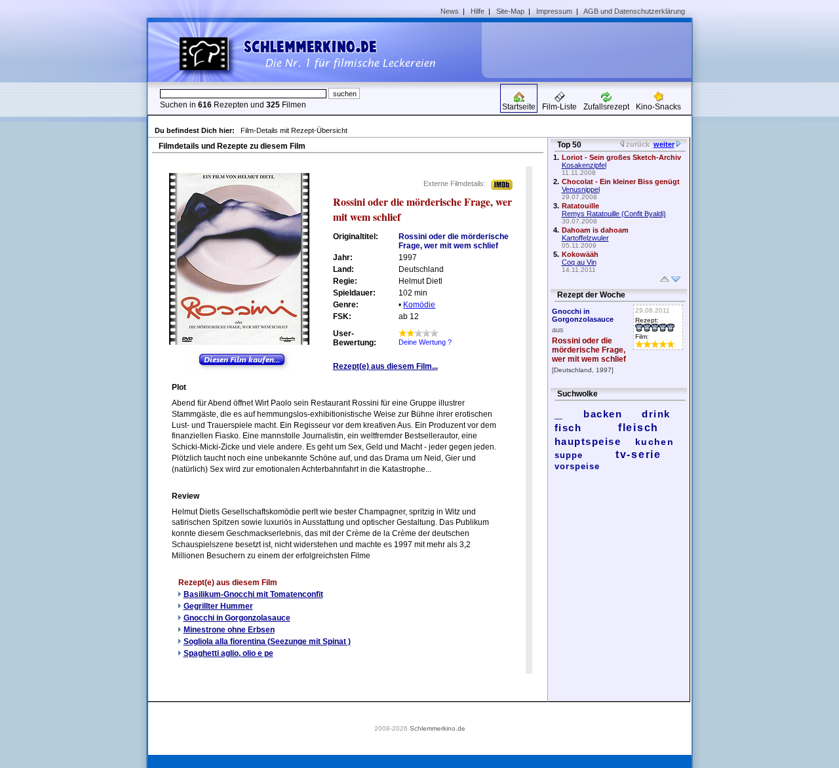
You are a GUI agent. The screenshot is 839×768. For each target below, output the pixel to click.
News (449, 11)
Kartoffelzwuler (585, 238)
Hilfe (477, 11)
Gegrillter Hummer (218, 606)
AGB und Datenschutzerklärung (634, 11)
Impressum (554, 11)
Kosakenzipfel (584, 165)
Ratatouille (580, 206)
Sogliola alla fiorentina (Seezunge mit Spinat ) (267, 641)
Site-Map (510, 11)
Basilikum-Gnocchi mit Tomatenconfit (253, 594)
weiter (664, 144)
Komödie (419, 304)
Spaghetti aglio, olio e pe (228, 653)
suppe (569, 455)
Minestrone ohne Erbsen (229, 629)
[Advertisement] (591, 49)
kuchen (654, 441)
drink (656, 413)
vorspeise (577, 466)
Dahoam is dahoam (595, 230)
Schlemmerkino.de (437, 728)
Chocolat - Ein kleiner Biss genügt (621, 181)
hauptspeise (588, 441)
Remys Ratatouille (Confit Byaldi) (614, 214)
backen (602, 413)
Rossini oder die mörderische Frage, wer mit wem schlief (589, 350)
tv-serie (638, 454)
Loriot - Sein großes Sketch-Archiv (621, 157)
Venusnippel (581, 189)
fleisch (638, 427)
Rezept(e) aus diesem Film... (385, 366)
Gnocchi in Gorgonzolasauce (237, 618)
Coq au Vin (579, 262)
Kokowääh (580, 254)
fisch (568, 427)
